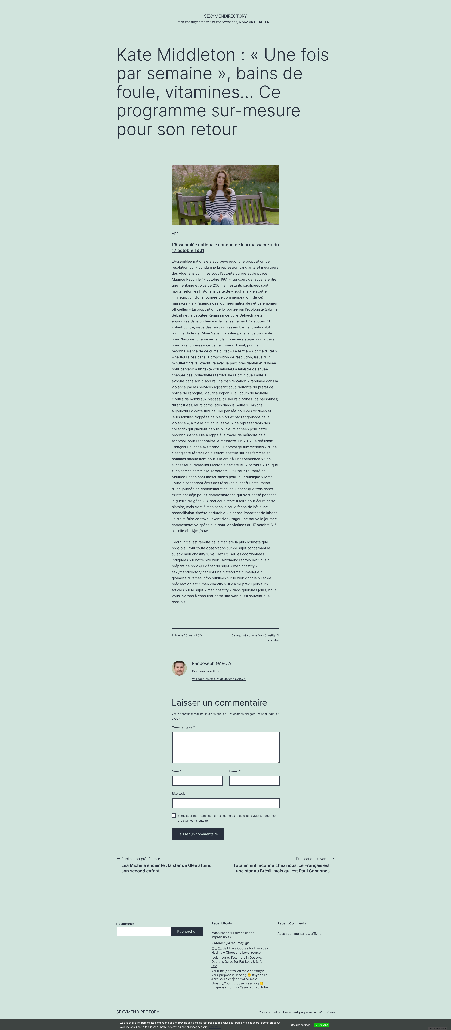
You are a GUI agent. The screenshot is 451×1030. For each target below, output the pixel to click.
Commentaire (183, 727)
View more (215, 1026)
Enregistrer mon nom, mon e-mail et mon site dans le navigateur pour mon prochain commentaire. (227, 818)
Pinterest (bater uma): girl (230, 943)
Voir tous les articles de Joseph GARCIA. (219, 679)
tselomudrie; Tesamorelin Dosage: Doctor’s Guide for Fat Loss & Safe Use (236, 962)
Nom (176, 771)
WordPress (327, 1012)
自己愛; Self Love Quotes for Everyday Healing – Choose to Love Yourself (239, 950)
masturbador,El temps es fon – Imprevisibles (234, 935)
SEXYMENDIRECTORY (225, 16)
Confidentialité (269, 1012)
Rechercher (125, 924)
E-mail (235, 771)
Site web (178, 793)
